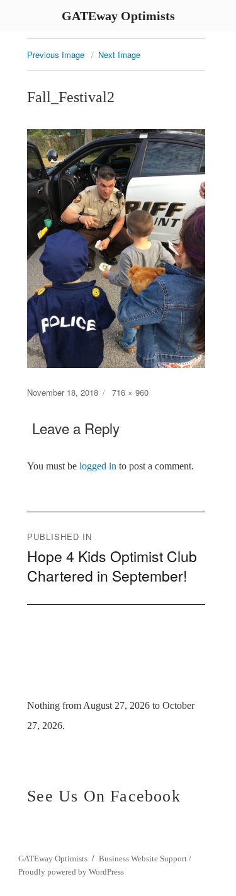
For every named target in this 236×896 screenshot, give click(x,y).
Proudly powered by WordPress (71, 871)
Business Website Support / (145, 858)
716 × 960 (130, 392)
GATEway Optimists (52, 858)
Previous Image (55, 54)
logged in (97, 466)
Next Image (119, 54)
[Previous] (45, 680)
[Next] (190, 680)
